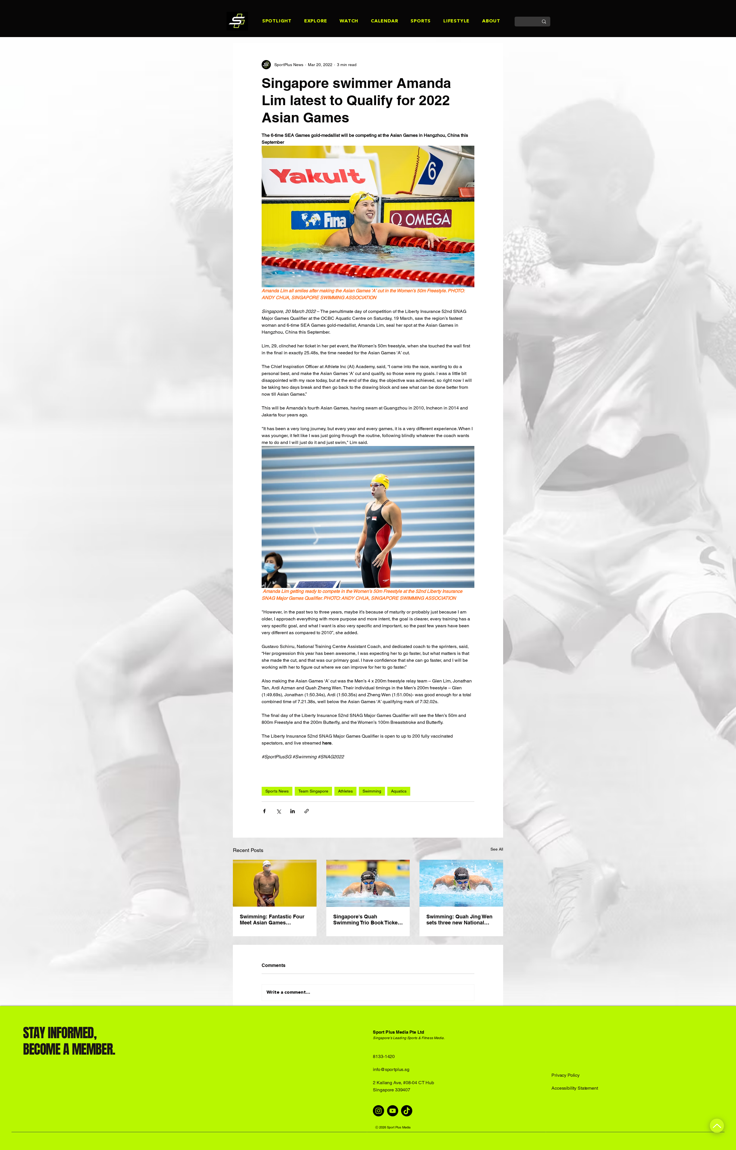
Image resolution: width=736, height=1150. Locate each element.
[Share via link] (306, 811)
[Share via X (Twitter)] (278, 811)
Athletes (345, 791)
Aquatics (399, 791)
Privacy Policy (565, 1075)
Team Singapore (313, 791)
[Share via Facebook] (264, 811)
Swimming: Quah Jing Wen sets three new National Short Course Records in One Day (459, 920)
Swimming (372, 791)
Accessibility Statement (574, 1088)
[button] (271, 21)
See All (496, 849)
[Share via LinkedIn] (292, 811)
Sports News (277, 791)
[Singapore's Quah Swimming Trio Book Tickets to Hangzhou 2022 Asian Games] (368, 883)
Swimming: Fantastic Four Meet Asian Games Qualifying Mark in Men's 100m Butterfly (272, 920)
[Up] (717, 1126)
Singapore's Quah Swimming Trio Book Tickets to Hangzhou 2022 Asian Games (367, 920)
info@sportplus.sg (391, 1069)
